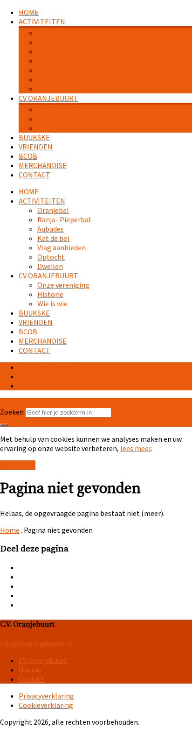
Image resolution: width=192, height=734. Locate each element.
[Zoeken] (3, 424)
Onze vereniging (63, 109)
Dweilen (50, 88)
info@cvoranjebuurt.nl (55, 367)
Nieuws (30, 669)
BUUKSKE (34, 137)
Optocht (51, 79)
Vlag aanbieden (61, 70)
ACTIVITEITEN (42, 21)
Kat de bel (53, 60)
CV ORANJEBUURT (48, 98)
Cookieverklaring (46, 705)
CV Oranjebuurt (43, 660)
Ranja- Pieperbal (64, 42)
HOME (29, 12)
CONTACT (34, 174)
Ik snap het (17, 465)
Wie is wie (52, 128)
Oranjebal (53, 32)
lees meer (135, 448)
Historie (50, 118)
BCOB (28, 156)
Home (10, 530)
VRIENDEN (36, 146)
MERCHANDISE (43, 165)
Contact (32, 679)
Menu (27, 376)
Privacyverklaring (46, 695)
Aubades (50, 51)
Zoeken (12, 411)
